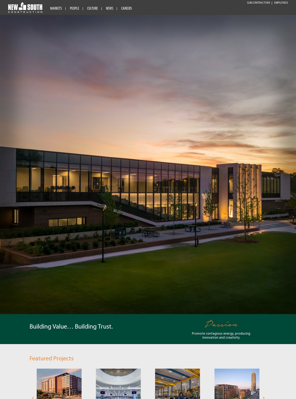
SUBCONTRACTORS (258, 3)
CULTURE (92, 9)
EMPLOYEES (281, 3)
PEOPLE (74, 9)
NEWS (109, 9)
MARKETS (56, 9)
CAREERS (126, 9)
